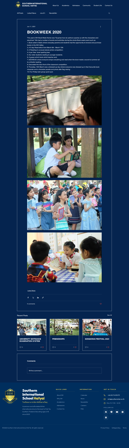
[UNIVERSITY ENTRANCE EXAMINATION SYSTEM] (31, 327)
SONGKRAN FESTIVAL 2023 (97, 339)
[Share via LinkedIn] (38, 298)
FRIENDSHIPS (58, 339)
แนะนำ (42, 13)
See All (109, 315)
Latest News (31, 13)
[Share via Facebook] (28, 298)
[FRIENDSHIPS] (64, 327)
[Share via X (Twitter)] (33, 298)
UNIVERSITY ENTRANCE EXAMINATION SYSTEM (30, 340)
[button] (109, 13)
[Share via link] (43, 298)
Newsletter (53, 13)
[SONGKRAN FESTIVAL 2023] (97, 327)
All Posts (20, 13)
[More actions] (100, 26)
